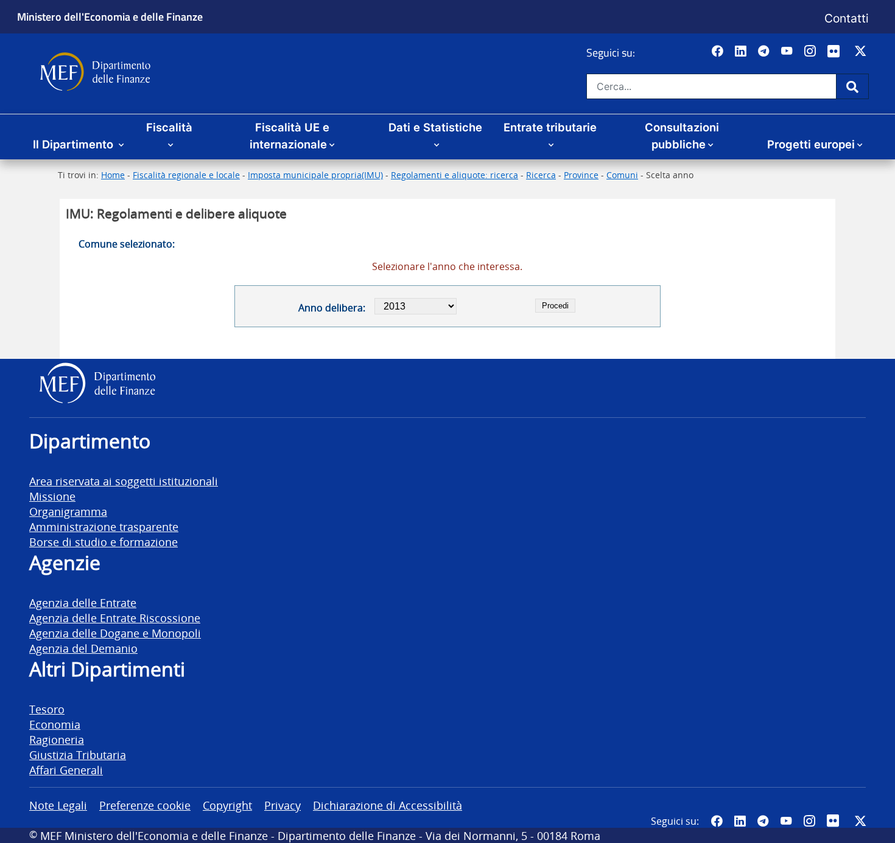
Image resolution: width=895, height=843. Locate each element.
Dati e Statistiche (435, 127)
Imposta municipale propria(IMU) (315, 175)
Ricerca (541, 175)
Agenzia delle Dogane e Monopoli (115, 632)
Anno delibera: (331, 307)
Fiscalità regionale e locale (186, 175)
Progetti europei (811, 144)
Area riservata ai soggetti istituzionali (123, 480)
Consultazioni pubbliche (682, 135)
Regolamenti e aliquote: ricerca (454, 175)
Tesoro (47, 708)
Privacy (282, 805)
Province (581, 175)
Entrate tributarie (550, 127)
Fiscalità (169, 127)
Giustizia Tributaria (77, 754)
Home (113, 175)
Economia (54, 724)
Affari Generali (66, 769)
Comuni (622, 175)
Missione (52, 496)
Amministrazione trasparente (103, 526)
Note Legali (58, 805)
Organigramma (68, 511)
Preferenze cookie (145, 805)
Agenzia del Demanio (83, 648)
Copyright (227, 805)
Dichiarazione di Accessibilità (387, 805)
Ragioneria (56, 739)
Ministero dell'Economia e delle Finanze (110, 16)
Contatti (846, 18)
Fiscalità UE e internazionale (289, 135)
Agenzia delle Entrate (82, 602)
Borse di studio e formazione (103, 541)
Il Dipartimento (74, 144)
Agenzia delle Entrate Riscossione (114, 617)
